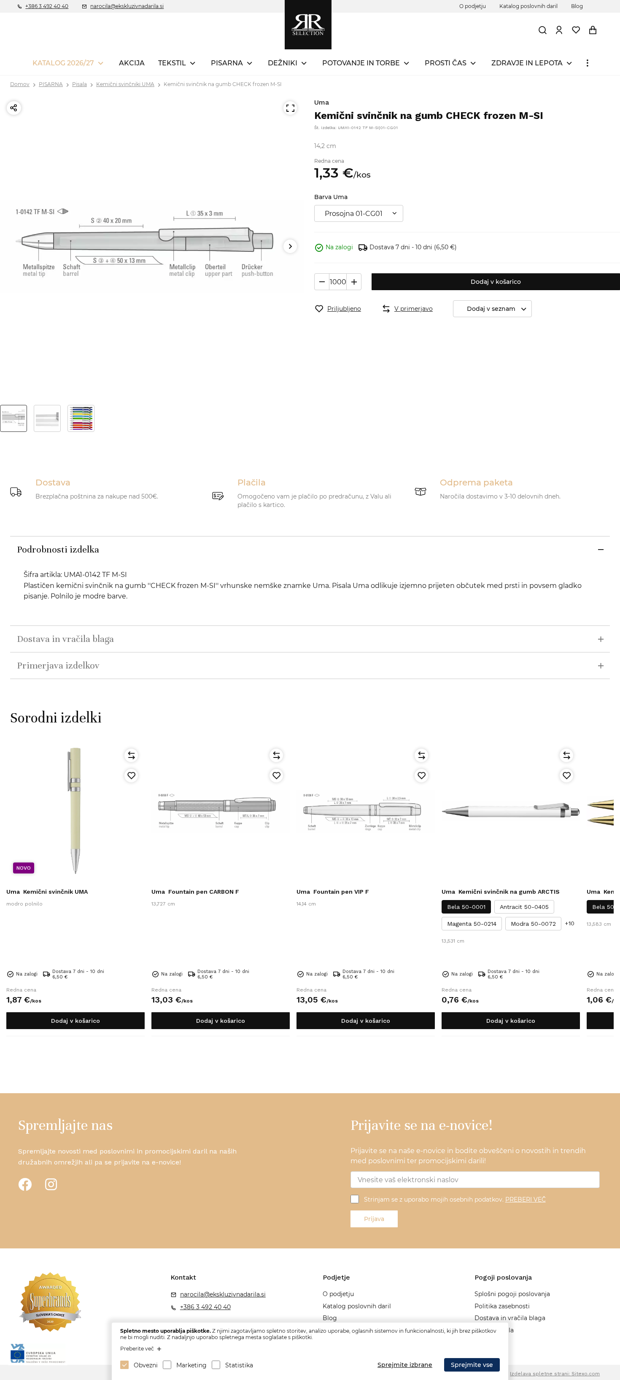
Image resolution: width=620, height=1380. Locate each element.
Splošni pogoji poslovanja (512, 1294)
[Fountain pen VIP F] (366, 811)
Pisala (79, 84)
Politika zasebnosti (502, 1306)
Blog (577, 6)
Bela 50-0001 (466, 906)
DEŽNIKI (282, 63)
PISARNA (227, 63)
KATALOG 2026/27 (63, 63)
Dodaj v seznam (491, 309)
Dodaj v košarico (496, 282)
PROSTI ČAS (445, 63)
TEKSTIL (172, 63)
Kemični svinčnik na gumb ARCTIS (501, 891)
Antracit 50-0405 (524, 906)
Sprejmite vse (472, 1365)
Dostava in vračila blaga (509, 1318)
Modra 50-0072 (533, 923)
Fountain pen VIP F (333, 891)
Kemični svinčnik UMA (47, 891)
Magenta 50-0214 (471, 923)
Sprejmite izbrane (404, 1365)
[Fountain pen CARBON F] (220, 811)
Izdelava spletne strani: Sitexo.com (555, 1374)
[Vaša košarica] (593, 30)
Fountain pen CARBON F (195, 891)
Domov (20, 84)
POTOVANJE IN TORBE (361, 63)
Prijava (374, 1219)
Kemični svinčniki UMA (125, 84)
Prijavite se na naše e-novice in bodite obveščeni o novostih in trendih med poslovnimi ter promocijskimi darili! (468, 1156)
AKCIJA (132, 63)
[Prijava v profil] (559, 30)
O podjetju (472, 6)
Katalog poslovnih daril (528, 6)
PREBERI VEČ (525, 1199)
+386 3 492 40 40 (46, 6)
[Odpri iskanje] (542, 30)
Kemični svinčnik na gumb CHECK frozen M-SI (223, 84)
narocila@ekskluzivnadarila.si (127, 6)
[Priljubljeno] (131, 775)
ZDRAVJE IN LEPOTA (527, 63)
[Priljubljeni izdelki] (576, 30)
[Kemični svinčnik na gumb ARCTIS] (511, 811)
